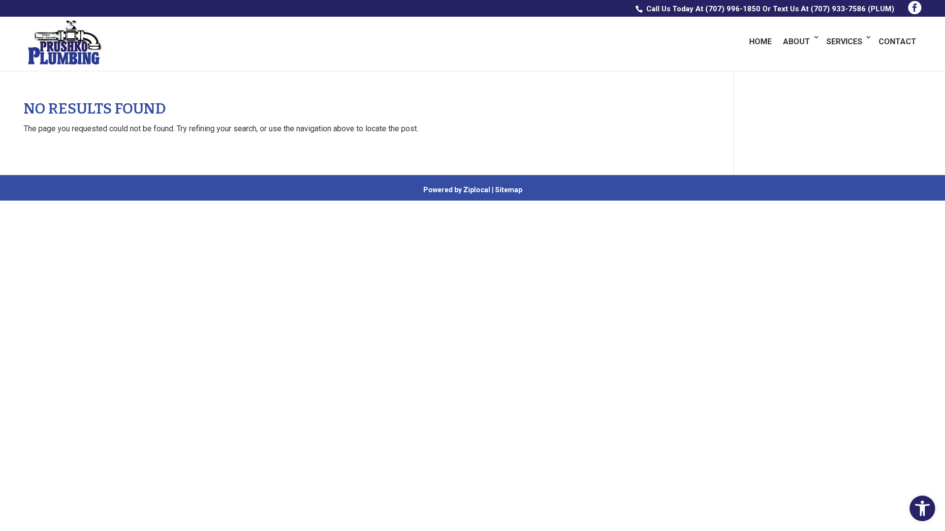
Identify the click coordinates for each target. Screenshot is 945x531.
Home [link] (760, 41)
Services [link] (844, 41)
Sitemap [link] (508, 190)
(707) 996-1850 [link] (732, 8)
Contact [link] (897, 41)
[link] (922, 508)
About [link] (796, 41)
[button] (914, 7)
